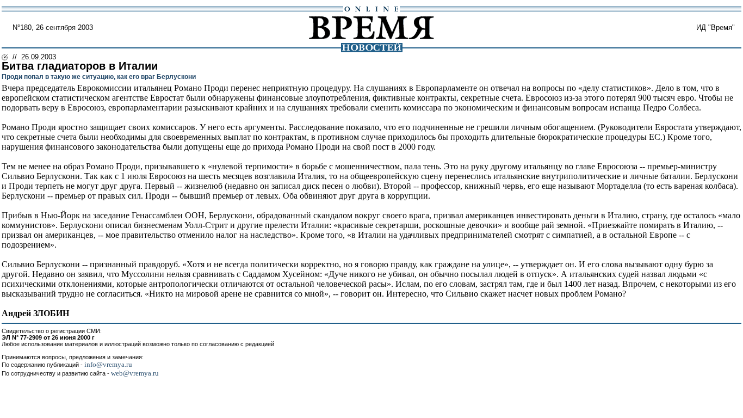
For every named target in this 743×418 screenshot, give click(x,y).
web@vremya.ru (135, 373)
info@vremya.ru (108, 364)
